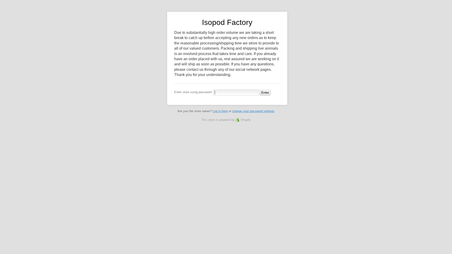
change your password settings (253, 111)
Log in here (220, 111)
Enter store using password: (193, 92)
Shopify (246, 120)
